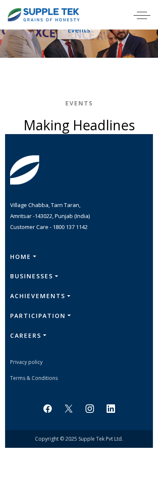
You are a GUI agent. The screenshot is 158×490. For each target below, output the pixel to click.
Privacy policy (26, 362)
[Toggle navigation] (147, 14)
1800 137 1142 (70, 227)
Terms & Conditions (34, 378)
